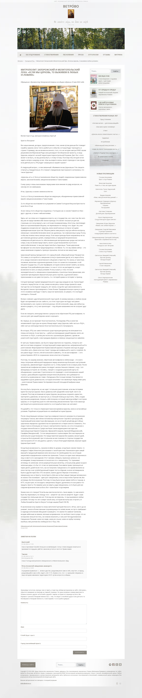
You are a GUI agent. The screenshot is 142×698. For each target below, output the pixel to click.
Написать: (24, 603)
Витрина (118, 55)
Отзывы (106, 55)
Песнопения (68, 55)
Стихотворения (51, 55)
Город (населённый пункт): (31, 643)
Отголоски (93, 55)
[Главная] (20, 54)
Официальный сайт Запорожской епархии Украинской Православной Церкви (44, 526)
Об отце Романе (33, 55)
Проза (81, 55)
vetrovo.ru (63, 671)
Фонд (36, 671)
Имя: (22, 627)
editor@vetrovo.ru (25, 683)
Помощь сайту (28, 665)
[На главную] (71, 1)
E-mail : (28, 635)
